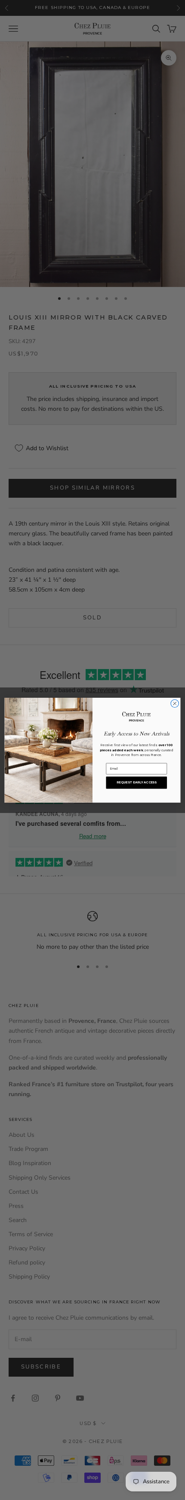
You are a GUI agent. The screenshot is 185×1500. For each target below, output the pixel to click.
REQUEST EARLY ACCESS (137, 782)
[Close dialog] (175, 703)
